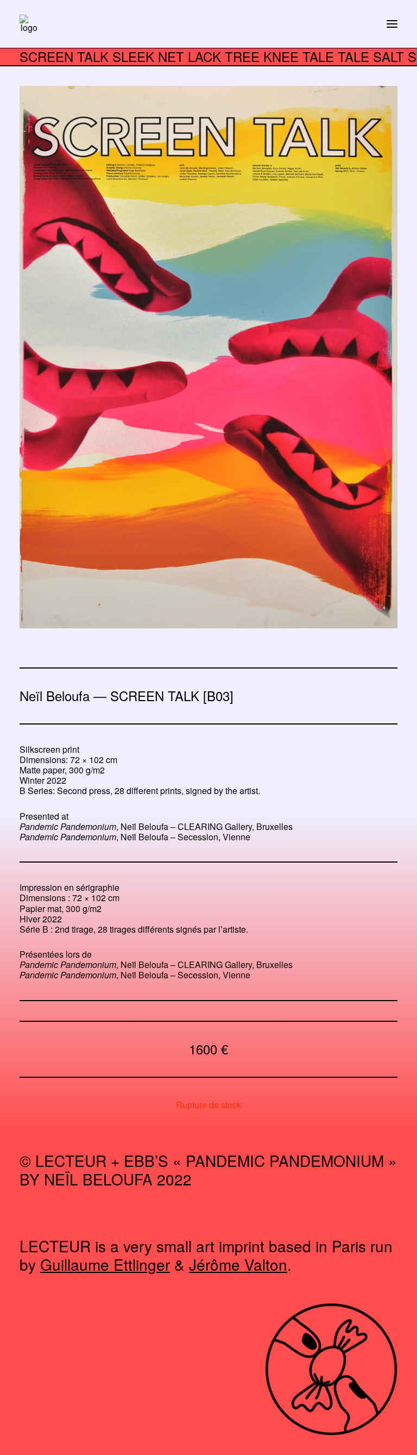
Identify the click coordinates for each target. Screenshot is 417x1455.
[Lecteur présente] (29, 24)
